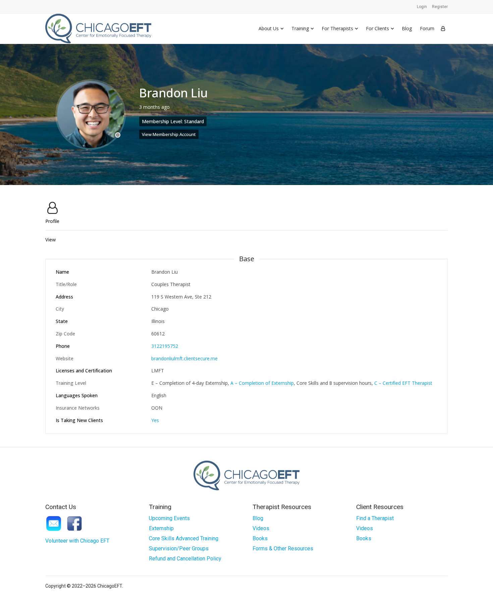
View (50, 239)
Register (440, 6)
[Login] (443, 28)
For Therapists (337, 28)
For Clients (377, 28)
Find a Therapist (375, 518)
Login (422, 6)
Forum (427, 28)
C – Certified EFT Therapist (403, 383)
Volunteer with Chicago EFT (77, 541)
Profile (52, 221)
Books (260, 538)
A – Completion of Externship (262, 383)
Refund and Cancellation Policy (185, 558)
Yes (155, 420)
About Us (269, 28)
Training (300, 28)
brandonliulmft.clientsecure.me (184, 358)
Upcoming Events (169, 518)
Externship (161, 528)
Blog (407, 28)
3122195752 (164, 346)
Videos (261, 528)
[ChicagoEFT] (98, 28)
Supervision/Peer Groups (179, 548)
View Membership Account (169, 134)
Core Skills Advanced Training (183, 538)
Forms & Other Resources (283, 548)
